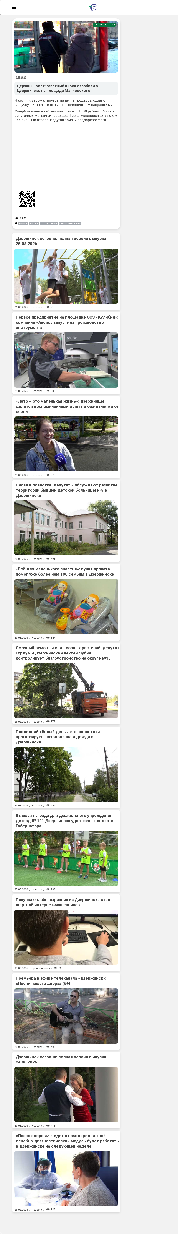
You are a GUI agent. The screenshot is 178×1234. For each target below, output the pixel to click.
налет (34, 223)
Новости (37, 307)
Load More (66, 1221)
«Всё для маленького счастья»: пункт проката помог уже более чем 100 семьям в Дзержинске (65, 571)
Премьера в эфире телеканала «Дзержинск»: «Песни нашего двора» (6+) (61, 981)
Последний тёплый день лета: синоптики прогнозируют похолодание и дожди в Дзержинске (58, 737)
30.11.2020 (20, 77)
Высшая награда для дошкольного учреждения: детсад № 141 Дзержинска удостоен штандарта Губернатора (65, 820)
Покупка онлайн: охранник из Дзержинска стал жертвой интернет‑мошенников (63, 902)
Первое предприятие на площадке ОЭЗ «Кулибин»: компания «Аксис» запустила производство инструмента (67, 322)
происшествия (70, 223)
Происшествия (104, 24)
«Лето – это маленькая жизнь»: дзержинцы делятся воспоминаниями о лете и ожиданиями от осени (67, 406)
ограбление (49, 223)
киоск (23, 223)
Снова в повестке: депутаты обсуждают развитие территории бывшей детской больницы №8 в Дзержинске (67, 490)
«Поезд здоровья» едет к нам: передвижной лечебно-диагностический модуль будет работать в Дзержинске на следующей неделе (67, 1141)
